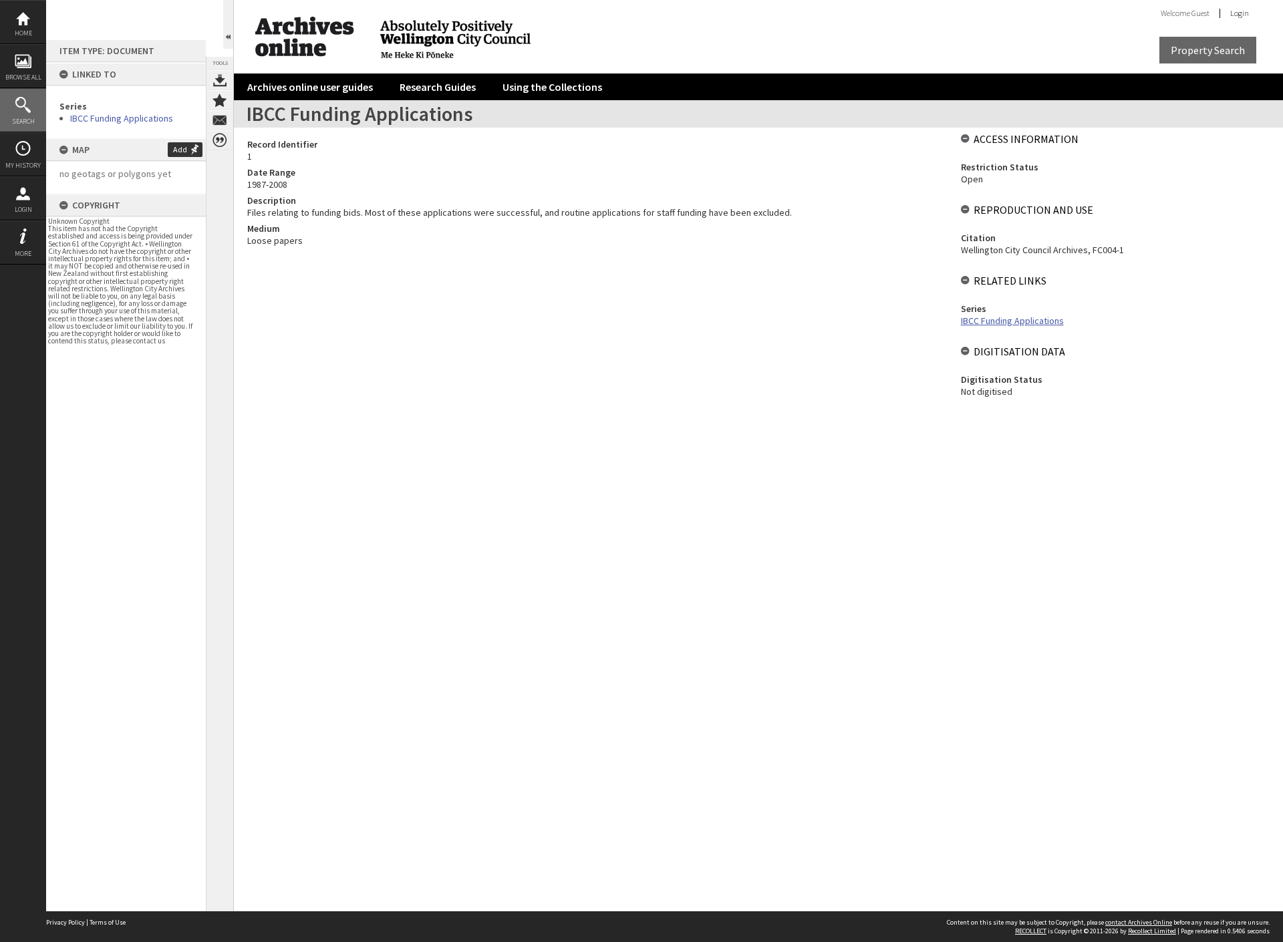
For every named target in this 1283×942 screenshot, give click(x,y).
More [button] (23, 253)
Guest (1200, 13)
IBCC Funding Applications (121, 118)
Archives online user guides (310, 87)
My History (23, 165)
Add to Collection (219, 100)
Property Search (1208, 50)
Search (23, 121)
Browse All (23, 77)
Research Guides (438, 87)
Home (23, 33)
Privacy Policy (65, 922)
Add (180, 149)
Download (219, 80)
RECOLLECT (1030, 931)
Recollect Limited (1152, 931)
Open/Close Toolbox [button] (228, 24)
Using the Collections (552, 87)
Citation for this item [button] (219, 140)
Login (23, 209)
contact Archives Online (1138, 922)
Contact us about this (219, 120)
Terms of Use (108, 922)
